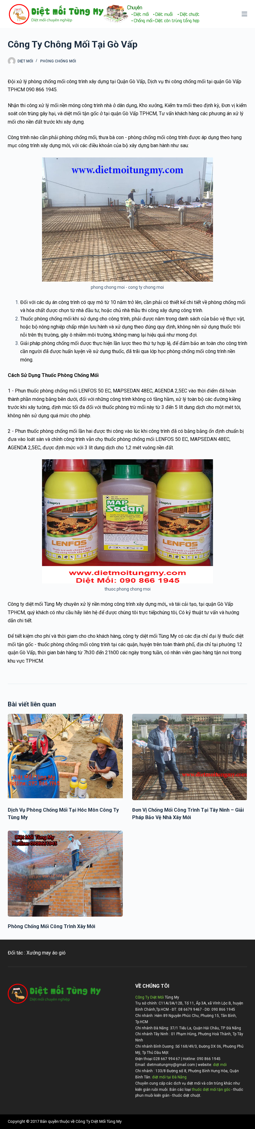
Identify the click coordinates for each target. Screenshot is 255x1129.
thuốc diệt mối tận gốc (211, 1089)
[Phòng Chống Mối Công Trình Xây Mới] (65, 874)
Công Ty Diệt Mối (149, 997)
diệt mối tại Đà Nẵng (169, 1077)
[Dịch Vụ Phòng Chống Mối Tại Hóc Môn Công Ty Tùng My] (65, 757)
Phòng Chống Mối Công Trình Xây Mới (51, 926)
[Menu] (244, 14)
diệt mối (220, 1065)
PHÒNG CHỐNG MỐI (58, 61)
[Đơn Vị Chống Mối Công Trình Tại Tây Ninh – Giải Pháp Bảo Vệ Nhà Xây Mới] (189, 757)
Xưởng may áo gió (46, 953)
